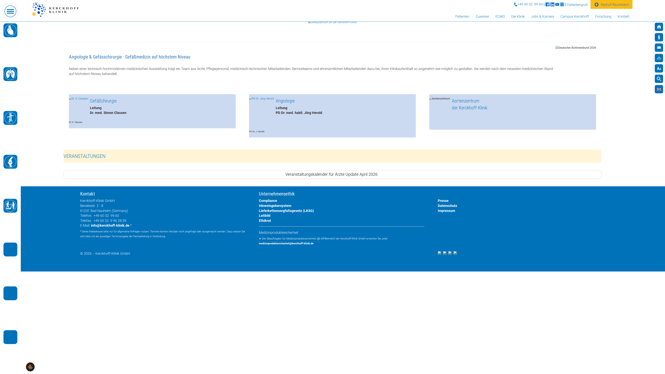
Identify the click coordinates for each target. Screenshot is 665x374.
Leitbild (264, 215)
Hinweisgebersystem (275, 206)
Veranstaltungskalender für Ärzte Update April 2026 (331, 174)
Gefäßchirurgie (103, 101)
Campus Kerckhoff (574, 16)
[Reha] (10, 206)
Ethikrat (265, 221)
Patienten (462, 16)
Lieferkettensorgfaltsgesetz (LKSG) (286, 211)
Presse (443, 201)
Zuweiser (482, 16)
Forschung (603, 16)
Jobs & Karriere (542, 16)
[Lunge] (10, 74)
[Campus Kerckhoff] (10, 293)
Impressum (446, 211)
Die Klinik (518, 16)
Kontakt (623, 16)
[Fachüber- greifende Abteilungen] (10, 249)
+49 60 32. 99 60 (530, 4)
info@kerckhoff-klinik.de (110, 225)
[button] (30, 366)
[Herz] (10, 30)
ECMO (500, 16)
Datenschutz (447, 206)
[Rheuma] (10, 162)
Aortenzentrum (465, 101)
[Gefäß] (10, 118)
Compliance (268, 201)
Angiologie (285, 101)
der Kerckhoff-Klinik (469, 108)
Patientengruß (577, 5)
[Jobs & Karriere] (10, 337)
